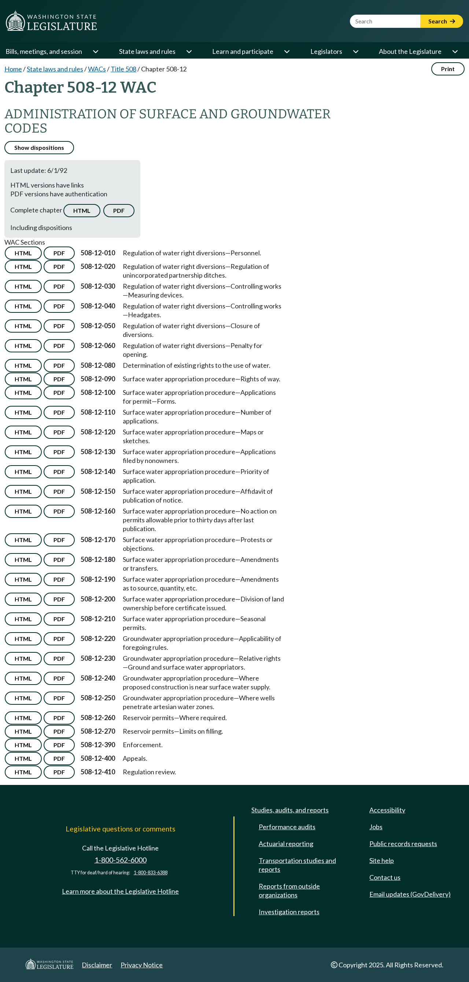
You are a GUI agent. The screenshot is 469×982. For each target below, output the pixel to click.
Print (448, 68)
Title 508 (123, 69)
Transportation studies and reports (297, 864)
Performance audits (287, 827)
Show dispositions (39, 147)
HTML (82, 210)
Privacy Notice (142, 965)
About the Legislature (410, 51)
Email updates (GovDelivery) (410, 894)
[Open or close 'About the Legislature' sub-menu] (455, 51)
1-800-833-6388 (150, 872)
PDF (119, 210)
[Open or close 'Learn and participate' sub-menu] (286, 51)
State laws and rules (147, 51)
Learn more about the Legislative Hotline (120, 891)
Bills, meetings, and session (43, 51)
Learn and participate (242, 51)
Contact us (384, 877)
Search (438, 21)
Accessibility (387, 810)
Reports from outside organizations (289, 890)
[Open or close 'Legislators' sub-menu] (355, 51)
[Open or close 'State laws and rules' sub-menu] (189, 51)
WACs (97, 69)
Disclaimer (97, 965)
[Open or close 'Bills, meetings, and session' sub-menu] (95, 51)
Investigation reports (289, 912)
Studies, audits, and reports (290, 810)
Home (13, 69)
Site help (381, 860)
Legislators (326, 51)
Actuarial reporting (286, 844)
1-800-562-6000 (121, 860)
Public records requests (403, 844)
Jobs (376, 827)
